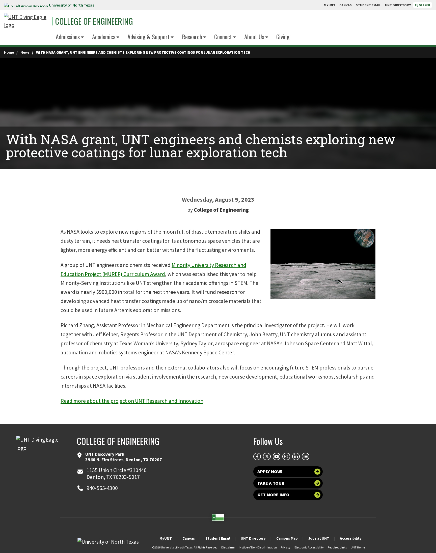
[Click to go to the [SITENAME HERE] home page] (26, 21)
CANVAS (345, 5)
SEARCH (424, 5)
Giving (282, 36)
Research (192, 36)
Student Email (217, 538)
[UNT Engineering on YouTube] (276, 456)
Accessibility (351, 538)
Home (9, 52)
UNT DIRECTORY (398, 5)
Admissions (68, 36)
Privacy (285, 547)
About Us (254, 36)
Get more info (273, 495)
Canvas (188, 538)
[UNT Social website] (305, 456)
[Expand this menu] (82, 37)
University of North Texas (71, 5)
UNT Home (358, 547)
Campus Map (287, 538)
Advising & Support (148, 36)
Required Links (337, 547)
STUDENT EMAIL (368, 5)
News (25, 52)
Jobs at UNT (318, 538)
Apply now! (270, 471)
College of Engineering (94, 21)
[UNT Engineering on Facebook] (257, 456)
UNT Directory (253, 538)
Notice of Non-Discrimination (258, 547)
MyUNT (165, 538)
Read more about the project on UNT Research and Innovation (132, 400)
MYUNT (329, 5)
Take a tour (270, 483)
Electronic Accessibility (309, 547)
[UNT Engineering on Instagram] (286, 456)
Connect (223, 36)
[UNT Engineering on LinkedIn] (296, 456)
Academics (103, 36)
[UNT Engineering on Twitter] (266, 456)
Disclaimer (228, 547)
